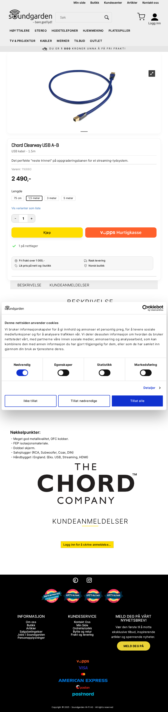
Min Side (82, 625)
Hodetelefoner (65, 30)
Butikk (94, 2)
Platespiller (119, 30)
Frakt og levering (82, 634)
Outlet (96, 40)
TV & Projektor (22, 40)
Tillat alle (137, 401)
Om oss (31, 622)
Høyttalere (20, 30)
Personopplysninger (31, 637)
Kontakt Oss (82, 622)
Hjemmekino (93, 30)
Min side (79, 2)
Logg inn (154, 23)
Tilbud (79, 40)
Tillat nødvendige (84, 401)
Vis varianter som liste (26, 208)
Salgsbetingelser (31, 631)
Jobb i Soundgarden (31, 634)
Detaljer (149, 388)
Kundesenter (113, 2)
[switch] (63, 372)
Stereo (41, 30)
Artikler (132, 2)
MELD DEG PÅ (134, 646)
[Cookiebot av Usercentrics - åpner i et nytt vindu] (145, 308)
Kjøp (47, 232)
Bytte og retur (82, 631)
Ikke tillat (30, 401)
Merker (63, 40)
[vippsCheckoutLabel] (121, 232)
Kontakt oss (150, 2)
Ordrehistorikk (82, 628)
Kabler (46, 40)
